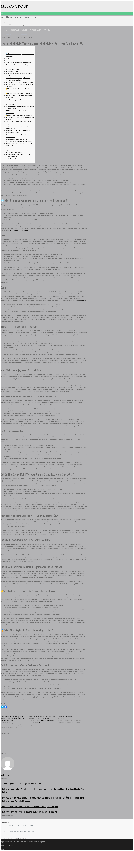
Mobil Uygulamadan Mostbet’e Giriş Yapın (17, 111)
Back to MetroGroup (7, 845)
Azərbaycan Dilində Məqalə (66, 717)
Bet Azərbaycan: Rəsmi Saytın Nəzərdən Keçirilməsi (20, 82)
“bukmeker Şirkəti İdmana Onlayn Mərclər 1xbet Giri (21, 783)
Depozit (8, 58)
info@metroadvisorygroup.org (17, 838)
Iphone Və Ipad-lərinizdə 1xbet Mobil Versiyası (18, 62)
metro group (9, 34)
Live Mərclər (9, 148)
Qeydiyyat (8, 150)
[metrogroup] (14, 7)
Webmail (3, 849)
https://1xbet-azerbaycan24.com (19, 230)
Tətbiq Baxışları (10, 113)
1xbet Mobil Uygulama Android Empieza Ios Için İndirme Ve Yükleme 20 (29, 811)
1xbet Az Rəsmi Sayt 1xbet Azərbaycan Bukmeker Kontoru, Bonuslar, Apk (29, 806)
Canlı (7, 60)
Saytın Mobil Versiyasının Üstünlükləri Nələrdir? (18, 100)
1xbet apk (7, 23)
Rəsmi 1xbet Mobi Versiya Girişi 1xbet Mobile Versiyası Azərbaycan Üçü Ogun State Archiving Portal (12, 718)
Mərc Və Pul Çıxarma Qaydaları (14, 152)
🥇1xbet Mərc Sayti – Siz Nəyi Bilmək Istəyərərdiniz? (20, 93)
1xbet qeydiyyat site (80, 300)
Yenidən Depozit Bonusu (12, 159)
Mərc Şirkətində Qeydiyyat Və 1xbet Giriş (17, 65)
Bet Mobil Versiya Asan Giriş (13, 71)
